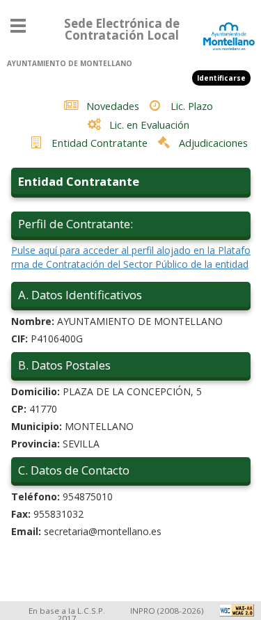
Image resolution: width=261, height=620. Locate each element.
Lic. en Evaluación (149, 125)
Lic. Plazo (192, 106)
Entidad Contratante (100, 143)
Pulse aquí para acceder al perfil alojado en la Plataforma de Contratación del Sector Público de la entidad (131, 257)
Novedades (112, 106)
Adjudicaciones (213, 143)
